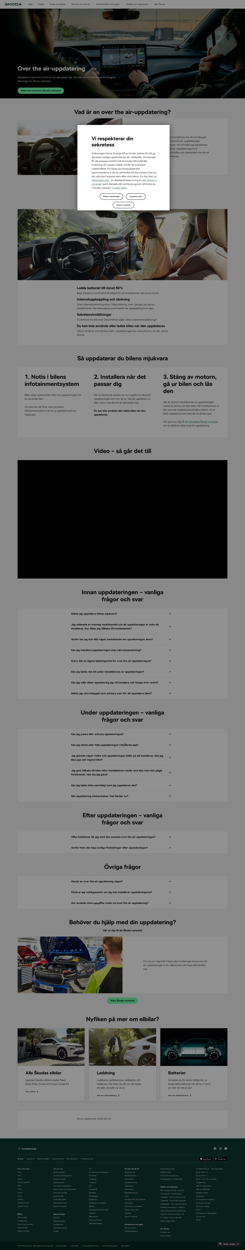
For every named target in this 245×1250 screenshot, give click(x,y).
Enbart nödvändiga (111, 196)
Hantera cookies (123, 205)
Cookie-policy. (120, 187)
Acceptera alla (136, 196)
